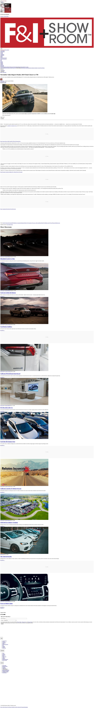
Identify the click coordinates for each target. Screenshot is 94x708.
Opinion (1, 63)
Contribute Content (5, 671)
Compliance (2, 54)
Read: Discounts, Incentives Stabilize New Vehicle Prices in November (11, 172)
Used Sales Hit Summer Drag (7, 441)
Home (1, 72)
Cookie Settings (5, 669)
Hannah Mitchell (7, 256)
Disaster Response (5, 644)
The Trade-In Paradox (6, 556)
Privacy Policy (2, 707)
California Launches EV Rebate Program (10, 488)
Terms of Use (7, 707)
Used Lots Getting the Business (8, 292)
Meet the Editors (4, 666)
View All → (2, 608)
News (7, 0)
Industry (1, 61)
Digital (1, 56)
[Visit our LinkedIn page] (3, 614)
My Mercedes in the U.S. (6, 407)
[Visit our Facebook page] (0, 614)
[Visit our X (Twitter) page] (1, 614)
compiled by (12, 125)
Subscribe (1, 16)
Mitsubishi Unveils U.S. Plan (7, 258)
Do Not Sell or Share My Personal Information (20, 707)
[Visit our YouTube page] (4, 614)
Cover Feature (4, 0)
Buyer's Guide (4, 660)
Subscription (4, 665)
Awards (1, 52)
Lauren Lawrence (8, 324)
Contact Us (4, 668)
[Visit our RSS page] (2, 614)
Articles (9, 0)
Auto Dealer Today (10, 224)
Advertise (3, 667)
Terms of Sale (11, 707)
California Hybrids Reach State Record (10, 373)
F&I (1, 60)
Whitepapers (4, 656)
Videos (3, 657)
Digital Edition (6, 16)
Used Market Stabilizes (6, 326)
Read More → (2, 262)
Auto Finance (2, 50)
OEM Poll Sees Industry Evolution (9, 522)
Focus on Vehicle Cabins (6, 603)
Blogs (3, 655)
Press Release (4, 672)
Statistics (3, 658)
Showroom (2, 65)
